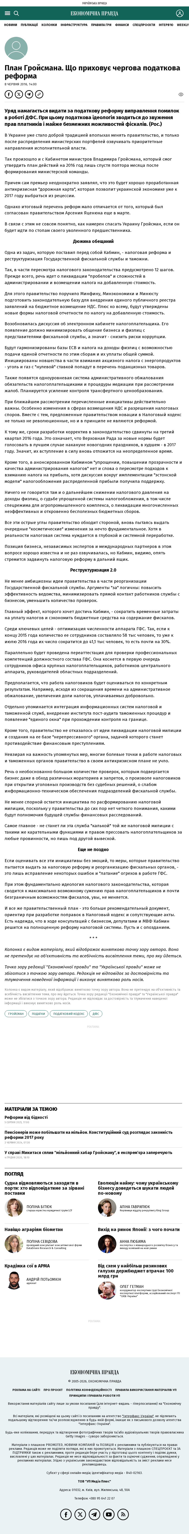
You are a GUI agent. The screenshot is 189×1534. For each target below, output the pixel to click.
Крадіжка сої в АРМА (27, 1266)
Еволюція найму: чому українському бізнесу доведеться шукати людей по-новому (138, 1188)
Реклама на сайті (26, 1390)
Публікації (29, 25)
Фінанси (122, 25)
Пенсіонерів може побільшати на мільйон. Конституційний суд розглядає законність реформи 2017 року (89, 1135)
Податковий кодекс (68, 1014)
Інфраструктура (74, 25)
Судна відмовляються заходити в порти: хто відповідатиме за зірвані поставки (44, 1188)
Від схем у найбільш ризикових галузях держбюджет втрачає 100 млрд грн (136, 1271)
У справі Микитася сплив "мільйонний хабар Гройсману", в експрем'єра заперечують (88, 1152)
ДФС (96, 1014)
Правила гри (101, 25)
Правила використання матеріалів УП (146, 1390)
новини (10, 25)
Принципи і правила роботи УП (94, 1395)
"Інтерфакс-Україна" (138, 1416)
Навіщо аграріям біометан (34, 1229)
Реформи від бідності (26, 1117)
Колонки (49, 25)
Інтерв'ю (166, 25)
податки (38, 1014)
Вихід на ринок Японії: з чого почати (139, 1229)
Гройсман (16, 1014)
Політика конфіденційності (89, 1390)
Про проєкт (53, 1390)
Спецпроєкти (144, 25)
